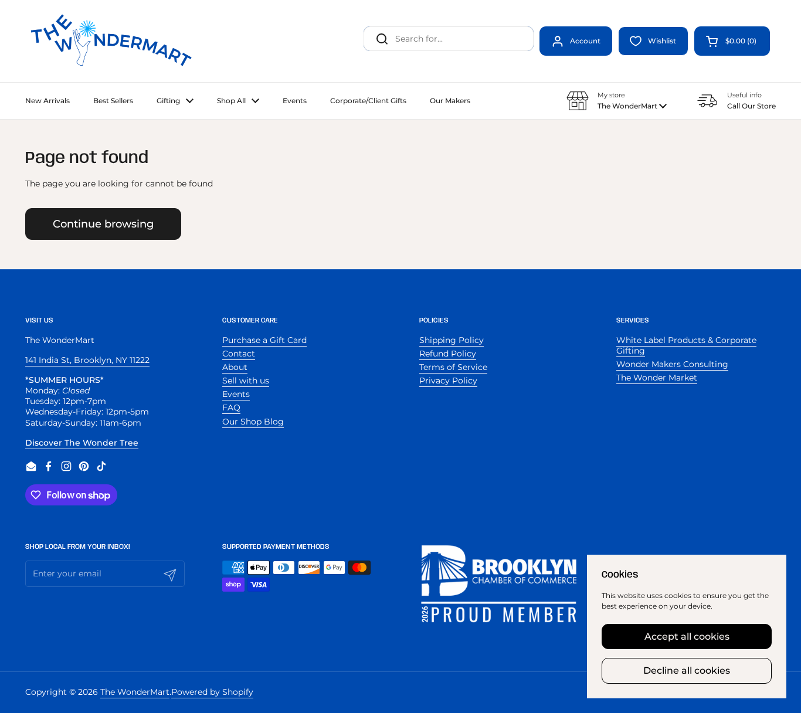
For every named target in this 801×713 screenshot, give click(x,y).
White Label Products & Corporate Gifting (686, 345)
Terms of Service (453, 367)
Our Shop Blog (253, 421)
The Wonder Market (656, 377)
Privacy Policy (448, 380)
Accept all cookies (686, 636)
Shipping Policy (451, 340)
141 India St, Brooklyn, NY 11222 (87, 360)
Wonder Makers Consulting (672, 364)
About (234, 367)
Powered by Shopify (212, 692)
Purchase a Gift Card (264, 340)
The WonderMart (134, 692)
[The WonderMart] (113, 41)
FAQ (231, 407)
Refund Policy (447, 353)
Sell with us (245, 380)
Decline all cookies (686, 670)
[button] (732, 41)
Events (236, 394)
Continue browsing (103, 224)
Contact (238, 353)
